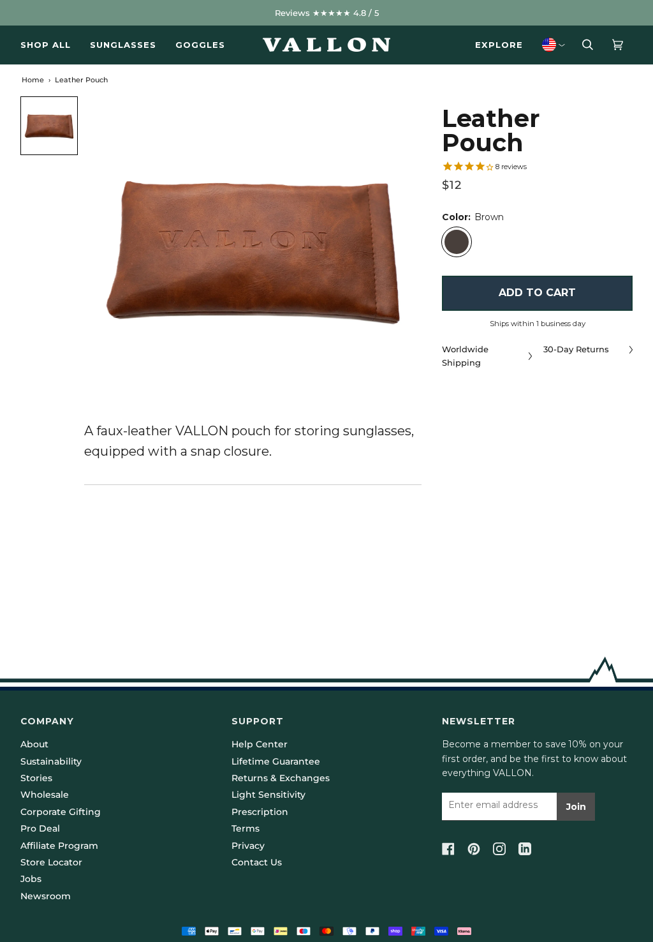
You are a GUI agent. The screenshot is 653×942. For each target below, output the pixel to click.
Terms (245, 828)
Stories (36, 778)
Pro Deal (40, 828)
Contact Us (256, 862)
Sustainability (51, 761)
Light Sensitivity (268, 794)
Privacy (248, 845)
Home (33, 79)
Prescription (259, 812)
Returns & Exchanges (280, 778)
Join (576, 806)
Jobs (30, 879)
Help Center (259, 744)
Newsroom (45, 896)
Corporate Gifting (60, 812)
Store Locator (51, 862)
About (34, 744)
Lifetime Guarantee (275, 761)
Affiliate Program (59, 845)
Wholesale (44, 794)
